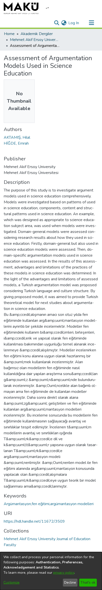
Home (9, 34)
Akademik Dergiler (37, 34)
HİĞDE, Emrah (16, 143)
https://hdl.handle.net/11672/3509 (34, 521)
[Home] (30, 8)
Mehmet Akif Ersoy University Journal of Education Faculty (34, 39)
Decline (70, 582)
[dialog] (51, 571)
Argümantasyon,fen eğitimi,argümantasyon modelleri (49, 504)
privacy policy (63, 572)
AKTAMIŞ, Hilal (17, 137)
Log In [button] (73, 23)
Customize (11, 582)
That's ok (87, 582)
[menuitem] (64, 23)
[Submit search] (56, 23)
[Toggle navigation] (91, 23)
